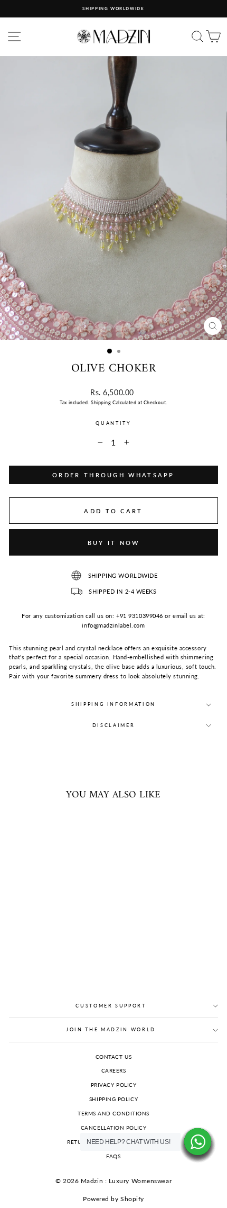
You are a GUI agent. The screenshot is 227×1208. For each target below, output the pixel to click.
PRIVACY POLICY (114, 1085)
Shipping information (113, 704)
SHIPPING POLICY (113, 1099)
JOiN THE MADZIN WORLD (111, 1029)
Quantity (113, 423)
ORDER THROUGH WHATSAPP (113, 474)
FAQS (113, 1156)
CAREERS (113, 1070)
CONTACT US (114, 1056)
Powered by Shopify (113, 1199)
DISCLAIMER (113, 725)
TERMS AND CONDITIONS (113, 1113)
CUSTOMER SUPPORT (110, 1006)
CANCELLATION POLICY (114, 1127)
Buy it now (114, 542)
